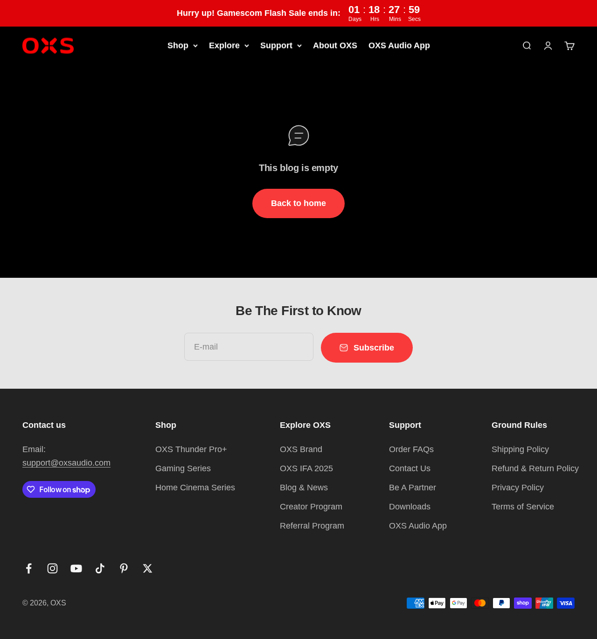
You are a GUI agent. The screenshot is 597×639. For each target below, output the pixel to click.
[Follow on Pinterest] (124, 568)
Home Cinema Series (195, 487)
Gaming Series (183, 468)
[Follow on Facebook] (28, 568)
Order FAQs (411, 449)
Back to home (298, 203)
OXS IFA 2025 (306, 468)
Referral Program (312, 525)
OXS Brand (301, 449)
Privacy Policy (518, 487)
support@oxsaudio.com (66, 462)
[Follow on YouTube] (76, 568)
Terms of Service (523, 506)
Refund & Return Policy (535, 468)
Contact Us (409, 468)
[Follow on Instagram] (52, 568)
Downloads (409, 506)
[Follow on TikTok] (100, 568)
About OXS (335, 45)
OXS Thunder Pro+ (191, 449)
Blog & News (304, 487)
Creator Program (311, 506)
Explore (224, 45)
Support (276, 45)
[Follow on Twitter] (147, 568)
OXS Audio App (399, 45)
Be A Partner (412, 487)
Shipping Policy (520, 449)
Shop (177, 45)
